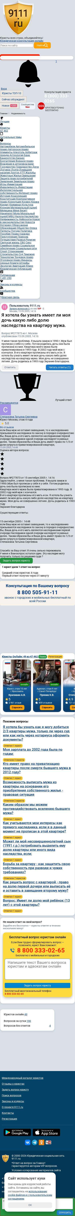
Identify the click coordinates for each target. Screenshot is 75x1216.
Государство (8, 166)
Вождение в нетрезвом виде (17, 163)
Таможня (29, 254)
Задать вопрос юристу (16, 560)
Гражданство (24, 166)
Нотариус (6, 225)
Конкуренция (19, 196)
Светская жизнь (10, 242)
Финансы (26, 260)
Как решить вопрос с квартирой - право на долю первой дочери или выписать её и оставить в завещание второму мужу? (36, 886)
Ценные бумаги (9, 263)
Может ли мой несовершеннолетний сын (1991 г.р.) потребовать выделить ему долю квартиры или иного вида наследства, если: (37, 847)
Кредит (4, 204)
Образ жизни (20, 225)
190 (29, 1020)
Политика (26, 230)
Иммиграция (14, 184)
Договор (5, 169)
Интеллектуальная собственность (11, 192)
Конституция (8, 198)
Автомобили (8, 146)
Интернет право (28, 193)
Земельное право (24, 181)
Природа (23, 236)
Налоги (19, 216)
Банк (27, 155)
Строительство (9, 254)
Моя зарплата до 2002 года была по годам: (32, 751)
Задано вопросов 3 (19, 308)
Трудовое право (23, 257)
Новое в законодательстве (20, 221)
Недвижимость (9, 219)
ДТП (22, 172)
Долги (15, 169)
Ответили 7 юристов (14, 878)
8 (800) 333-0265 (56, 98)
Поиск (43, 656)
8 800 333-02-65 (40, 950)
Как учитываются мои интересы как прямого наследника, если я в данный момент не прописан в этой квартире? (34, 827)
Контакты (8, 1112)
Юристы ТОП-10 (11, 93)
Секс (28, 242)
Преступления (9, 236)
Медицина (6, 210)
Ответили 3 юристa (14, 760)
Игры (3, 184)
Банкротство (8, 158)
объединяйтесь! (33, 37)
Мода (16, 213)
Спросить (17, 707)
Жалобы (30, 172)
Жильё (17, 175)
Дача (35, 166)
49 (25, 1014)
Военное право (24, 161)
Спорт (4, 251)
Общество (23, 228)
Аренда (4, 155)
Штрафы (24, 263)
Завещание (28, 175)
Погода (15, 230)
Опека (33, 228)
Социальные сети (26, 248)
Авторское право (18, 149)
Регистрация (55, 656)
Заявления (7, 181)
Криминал (15, 204)
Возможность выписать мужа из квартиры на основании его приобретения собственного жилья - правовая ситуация (33, 788)
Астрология (16, 155)
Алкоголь (19, 152)
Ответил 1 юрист (12, 745)
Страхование (15, 251)
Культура (27, 204)
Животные (6, 175)
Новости (30, 222)
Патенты (5, 230)
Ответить (10, 367)
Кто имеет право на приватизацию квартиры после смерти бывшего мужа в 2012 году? (37, 768)
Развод (21, 239)
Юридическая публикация (16, 268)
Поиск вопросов (11, 1095)
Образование (8, 228)
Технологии (7, 257)
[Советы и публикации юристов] (18, 18)
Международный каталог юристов (22, 1077)
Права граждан (20, 233)
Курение (5, 207)
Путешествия (8, 239)
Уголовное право (10, 260)
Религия (30, 239)
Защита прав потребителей (16, 178)
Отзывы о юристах (13, 1083)
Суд (21, 254)
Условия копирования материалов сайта (36, 1170)
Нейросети (25, 219)
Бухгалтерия (8, 161)
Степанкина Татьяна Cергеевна (19, 416)
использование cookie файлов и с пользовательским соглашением (30, 1195)
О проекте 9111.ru (12, 1107)
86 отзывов (7, 425)
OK (30, 1205)
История (5, 196)
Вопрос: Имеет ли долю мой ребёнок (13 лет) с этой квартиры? (36, 902)
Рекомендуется (9, 402)
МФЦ (11, 216)
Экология (6, 265)
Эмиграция (19, 265)
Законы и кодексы (13, 1101)
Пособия (5, 233)
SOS (41, 106)
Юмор (29, 265)
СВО (23, 242)
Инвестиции (25, 187)
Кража (35, 201)
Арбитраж (31, 152)
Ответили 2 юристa (14, 800)
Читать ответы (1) (60, 367)
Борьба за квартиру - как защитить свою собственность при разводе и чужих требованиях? (36, 868)
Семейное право (10, 245)
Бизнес (20, 158)
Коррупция (15, 201)
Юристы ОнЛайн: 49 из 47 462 (20, 656)
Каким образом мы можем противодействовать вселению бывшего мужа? (36, 808)
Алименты (6, 152)
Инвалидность (9, 187)
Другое (15, 172)
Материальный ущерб (24, 207)
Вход (4, 88)
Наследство (31, 216)
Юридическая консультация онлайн (21, 40)
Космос (26, 201)
